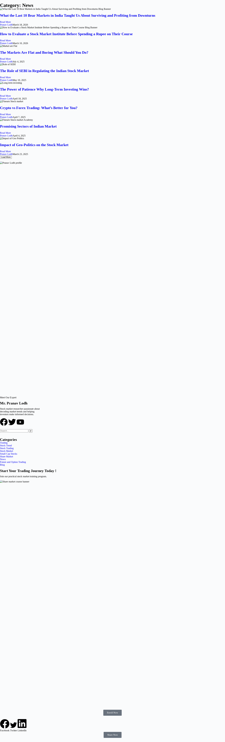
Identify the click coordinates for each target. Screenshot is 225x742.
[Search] (30, 431)
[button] (4, 725)
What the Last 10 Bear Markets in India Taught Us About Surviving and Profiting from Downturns (77, 15)
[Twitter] (12, 422)
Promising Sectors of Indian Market (28, 126)
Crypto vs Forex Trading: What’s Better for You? (38, 108)
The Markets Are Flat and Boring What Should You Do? (44, 52)
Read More (5, 22)
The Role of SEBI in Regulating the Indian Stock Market (44, 71)
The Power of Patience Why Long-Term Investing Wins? (44, 89)
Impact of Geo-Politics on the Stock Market (34, 145)
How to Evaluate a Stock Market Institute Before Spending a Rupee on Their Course (66, 34)
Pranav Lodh (6, 24)
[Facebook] (4, 422)
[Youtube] (20, 422)
